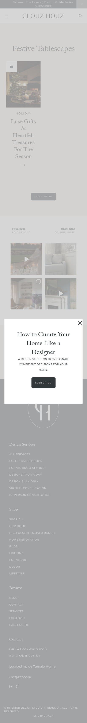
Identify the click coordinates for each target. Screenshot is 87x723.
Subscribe (43, 382)
